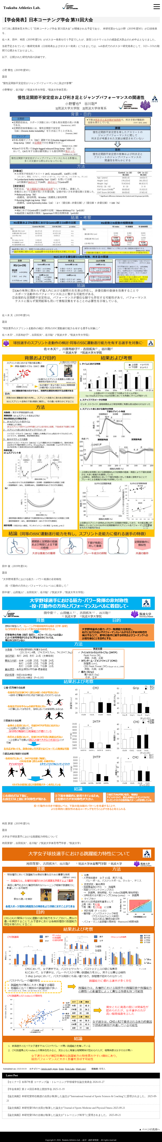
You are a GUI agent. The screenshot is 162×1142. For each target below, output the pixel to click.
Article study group (49, 1069)
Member (70, 1135)
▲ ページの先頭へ (149, 1129)
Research (83, 1135)
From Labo (69, 1069)
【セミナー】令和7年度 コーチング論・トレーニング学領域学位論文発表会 (49, 1081)
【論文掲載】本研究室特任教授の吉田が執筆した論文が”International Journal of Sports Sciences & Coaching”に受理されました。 (77, 1096)
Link (94, 1135)
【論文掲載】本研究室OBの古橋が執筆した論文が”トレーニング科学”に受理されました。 (57, 1115)
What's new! (81, 1069)
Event (61, 1069)
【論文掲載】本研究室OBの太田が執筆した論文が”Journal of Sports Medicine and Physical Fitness (60, 1107)
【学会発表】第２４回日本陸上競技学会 (29, 1089)
